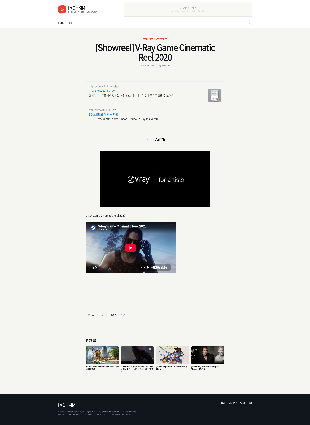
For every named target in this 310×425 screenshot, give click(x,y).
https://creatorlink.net (101, 86)
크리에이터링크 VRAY (102, 91)
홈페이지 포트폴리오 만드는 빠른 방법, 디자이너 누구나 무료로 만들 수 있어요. (131, 95)
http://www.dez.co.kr (100, 109)
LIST (71, 22)
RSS (250, 403)
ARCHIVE (233, 403)
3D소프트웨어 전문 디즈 (104, 114)
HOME (61, 22)
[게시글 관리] (102, 315)
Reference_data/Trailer (155, 39)
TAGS (242, 403)
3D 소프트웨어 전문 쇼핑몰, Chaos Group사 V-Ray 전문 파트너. (124, 119)
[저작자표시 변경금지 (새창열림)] (122, 315)
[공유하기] (98, 315)
